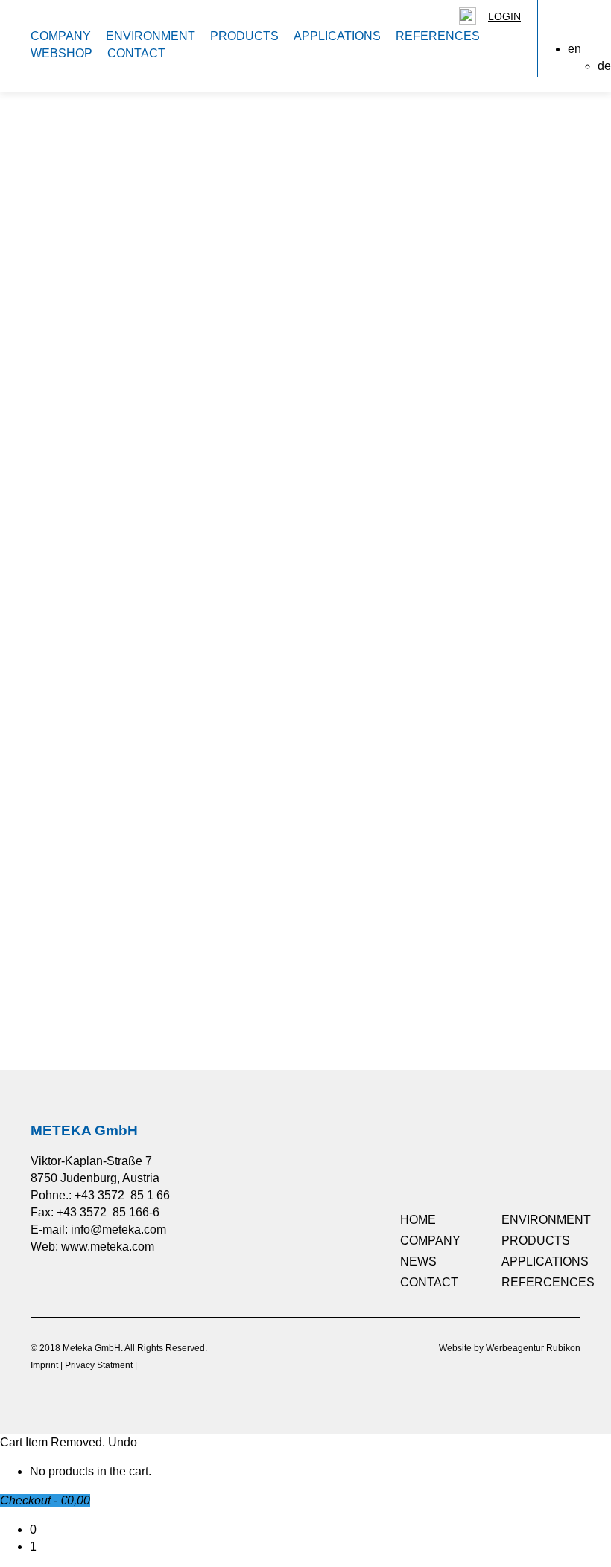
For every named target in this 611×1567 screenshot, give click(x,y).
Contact (76, 1021)
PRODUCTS (244, 36)
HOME (418, 1219)
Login (504, 16)
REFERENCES (438, 36)
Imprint (44, 1365)
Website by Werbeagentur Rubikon (509, 1348)
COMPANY (61, 36)
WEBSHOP (61, 53)
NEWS (418, 1261)
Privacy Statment (99, 1365)
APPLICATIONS (337, 36)
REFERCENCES (548, 1282)
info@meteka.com (118, 1229)
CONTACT (136, 53)
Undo (122, 1442)
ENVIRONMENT (150, 36)
